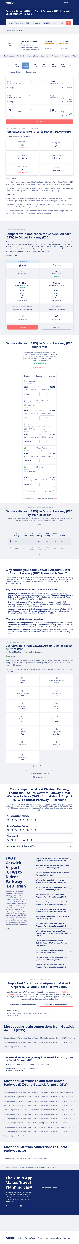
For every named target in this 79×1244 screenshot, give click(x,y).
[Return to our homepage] (9, 3)
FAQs (74, 56)
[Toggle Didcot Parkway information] (70, 1013)
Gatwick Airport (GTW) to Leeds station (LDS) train (46, 1110)
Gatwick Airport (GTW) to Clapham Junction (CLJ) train (23, 1047)
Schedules (44, 56)
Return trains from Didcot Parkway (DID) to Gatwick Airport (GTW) (22, 1069)
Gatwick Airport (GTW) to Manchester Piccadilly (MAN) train (49, 1118)
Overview (55, 56)
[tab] (14, 72)
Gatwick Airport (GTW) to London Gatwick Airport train (24, 1131)
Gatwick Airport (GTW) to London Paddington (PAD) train (24, 1127)
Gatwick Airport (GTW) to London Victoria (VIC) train (23, 1038)
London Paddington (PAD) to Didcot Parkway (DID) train (24, 1158)
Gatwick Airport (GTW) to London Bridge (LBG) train (46, 1038)
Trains (15, 1167)
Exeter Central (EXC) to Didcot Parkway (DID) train (46, 1097)
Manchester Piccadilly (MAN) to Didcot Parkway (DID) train (49, 1092)
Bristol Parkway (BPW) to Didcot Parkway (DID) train (47, 1123)
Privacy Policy (43, 1238)
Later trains (49, 491)
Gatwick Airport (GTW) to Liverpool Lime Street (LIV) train (48, 1105)
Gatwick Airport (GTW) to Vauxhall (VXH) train (44, 1042)
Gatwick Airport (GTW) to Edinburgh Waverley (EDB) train (25, 1110)
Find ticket (22, 147)
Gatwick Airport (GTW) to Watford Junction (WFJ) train (23, 1136)
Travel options (33, 56)
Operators (65, 56)
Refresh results (38, 367)
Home (8, 1167)
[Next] (70, 66)
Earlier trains (30, 491)
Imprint (19, 1238)
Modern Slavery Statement (60, 1238)
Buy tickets (21, 56)
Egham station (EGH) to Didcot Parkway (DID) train (22, 1114)
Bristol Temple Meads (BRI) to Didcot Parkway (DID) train (48, 1158)
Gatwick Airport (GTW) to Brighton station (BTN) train (23, 1042)
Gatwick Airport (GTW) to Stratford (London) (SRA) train (48, 1127)
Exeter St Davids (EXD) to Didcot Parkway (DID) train (23, 1105)
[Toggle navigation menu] (72, 3)
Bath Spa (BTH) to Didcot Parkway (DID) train (20, 1123)
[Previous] (10, 534)
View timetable (22, 172)
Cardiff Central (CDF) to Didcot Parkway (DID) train (22, 1097)
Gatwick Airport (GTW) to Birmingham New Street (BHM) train (50, 1114)
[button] (47, 23)
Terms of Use (30, 1238)
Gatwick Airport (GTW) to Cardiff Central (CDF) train (22, 1101)
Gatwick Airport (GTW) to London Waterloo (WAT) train (24, 1118)
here (55, 498)
